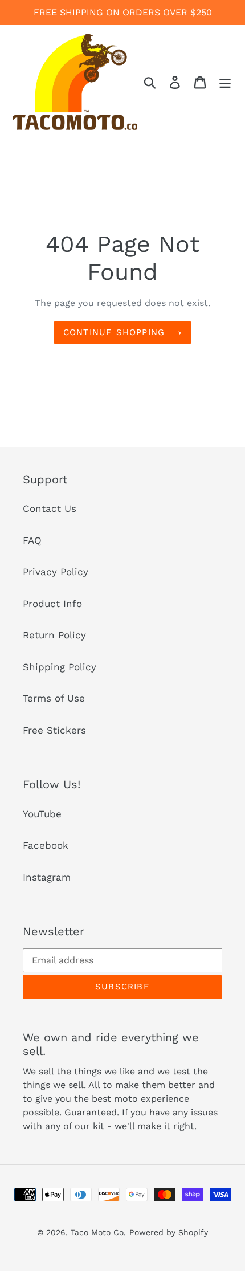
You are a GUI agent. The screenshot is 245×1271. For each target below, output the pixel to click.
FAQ (32, 540)
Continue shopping (114, 332)
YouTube (42, 814)
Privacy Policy (55, 571)
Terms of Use (54, 698)
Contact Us (49, 508)
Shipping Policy (59, 667)
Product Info (52, 603)
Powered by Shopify (168, 1232)
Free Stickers (54, 730)
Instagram (47, 877)
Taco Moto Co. (98, 1232)
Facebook (45, 845)
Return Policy (54, 635)
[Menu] (225, 82)
